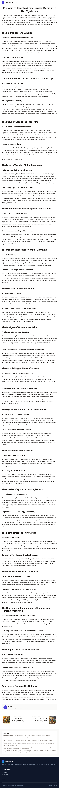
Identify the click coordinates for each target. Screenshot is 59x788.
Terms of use (5, 772)
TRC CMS (55, 785)
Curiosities (27, 708)
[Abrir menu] (16, 2)
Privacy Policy (5, 774)
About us (4, 777)
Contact (3, 779)
